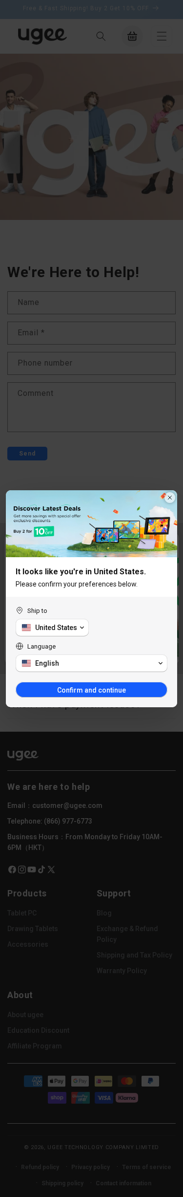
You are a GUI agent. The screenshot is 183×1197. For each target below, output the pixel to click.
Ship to (37, 610)
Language (41, 646)
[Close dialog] (169, 497)
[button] (52, 627)
